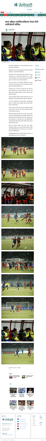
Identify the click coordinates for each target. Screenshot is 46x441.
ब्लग (32, 15)
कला (30, 15)
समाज (27, 15)
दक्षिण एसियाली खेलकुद (40, 17)
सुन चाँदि (34, 422)
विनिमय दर (34, 419)
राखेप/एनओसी (21, 17)
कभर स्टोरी (5, 15)
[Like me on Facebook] (6, 31)
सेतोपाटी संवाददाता (12, 29)
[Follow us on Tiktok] (24, 12)
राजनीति (10, 15)
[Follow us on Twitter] (21, 12)
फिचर (5, 17)
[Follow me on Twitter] (7, 30)
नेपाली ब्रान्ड (19, 15)
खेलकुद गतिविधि (15, 17)
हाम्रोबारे (34, 423)
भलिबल (25, 17)
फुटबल (11, 17)
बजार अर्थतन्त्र (14, 15)
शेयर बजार (34, 420)
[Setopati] (7, 419)
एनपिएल (2, 17)
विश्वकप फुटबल (34, 17)
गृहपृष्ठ (33, 417)
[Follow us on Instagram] (23, 12)
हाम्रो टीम (41, 425)
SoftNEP (43, 440)
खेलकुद (36, 15)
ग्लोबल (40, 15)
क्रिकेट (8, 17)
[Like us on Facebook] (20, 12)
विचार (24, 15)
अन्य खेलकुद (28, 17)
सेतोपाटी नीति (34, 425)
